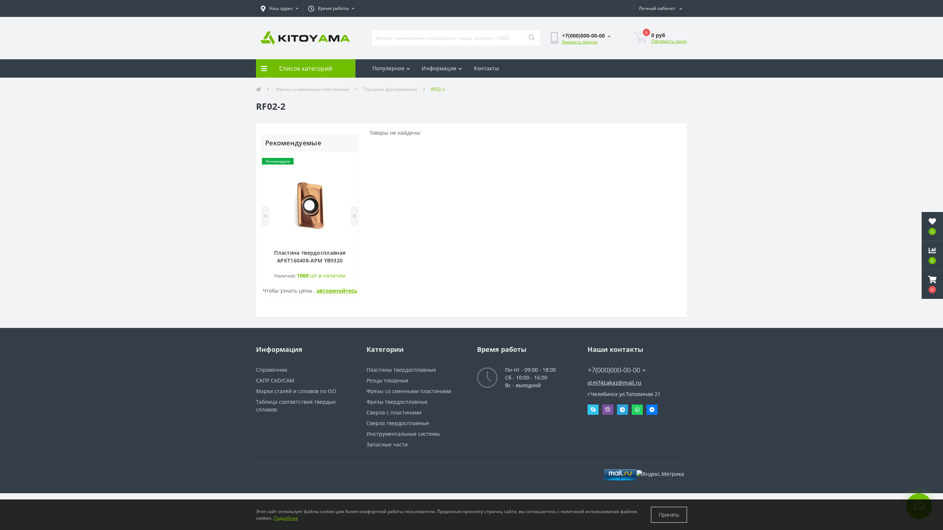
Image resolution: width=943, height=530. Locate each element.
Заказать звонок (579, 42)
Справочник (271, 369)
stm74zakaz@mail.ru (614, 382)
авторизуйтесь (336, 290)
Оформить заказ (669, 41)
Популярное (388, 68)
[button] (279, 8)
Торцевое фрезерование (390, 89)
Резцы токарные (388, 380)
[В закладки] (348, 161)
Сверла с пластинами (394, 412)
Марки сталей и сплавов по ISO (296, 391)
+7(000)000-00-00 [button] (614, 370)
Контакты (486, 68)
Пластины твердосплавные (401, 369)
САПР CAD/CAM (275, 380)
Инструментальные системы (403, 433)
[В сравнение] (348, 172)
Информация (439, 68)
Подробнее (286, 518)
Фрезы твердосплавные (397, 401)
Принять (669, 514)
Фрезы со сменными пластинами (312, 89)
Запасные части (387, 444)
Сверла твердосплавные (398, 423)
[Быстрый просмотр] (349, 183)
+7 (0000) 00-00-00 (610, 359)
